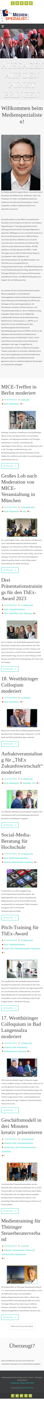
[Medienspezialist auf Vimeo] (26, 3)
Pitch (6, 609)
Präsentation (13, 609)
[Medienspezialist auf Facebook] (13, 3)
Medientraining (20, 1237)
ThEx (34, 777)
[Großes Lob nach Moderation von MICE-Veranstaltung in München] (22, 525)
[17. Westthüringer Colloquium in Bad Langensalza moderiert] (22, 1054)
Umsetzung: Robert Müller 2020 (22, 1364)
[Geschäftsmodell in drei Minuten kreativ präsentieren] (22, 1156)
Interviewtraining (18, 1233)
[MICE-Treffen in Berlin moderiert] (22, 419)
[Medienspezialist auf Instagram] (31, 3)
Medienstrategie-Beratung (18, 850)
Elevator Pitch (9, 1133)
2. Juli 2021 (25, 1230)
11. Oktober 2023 (27, 602)
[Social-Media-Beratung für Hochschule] (22, 870)
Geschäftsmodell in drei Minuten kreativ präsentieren (21, 1113)
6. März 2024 (25, 399)
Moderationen (14, 403)
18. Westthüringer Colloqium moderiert (19, 680)
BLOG (6, 403)
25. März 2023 (25, 693)
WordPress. (29, 1369)
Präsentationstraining (17, 606)
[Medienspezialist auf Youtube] (22, 3)
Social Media (28, 854)
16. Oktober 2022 (27, 931)
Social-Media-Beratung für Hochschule (16, 834)
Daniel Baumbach (10, 399)
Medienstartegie (17, 854)
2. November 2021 (27, 1126)
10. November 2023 (28, 506)
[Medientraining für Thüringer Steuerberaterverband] (22, 1256)
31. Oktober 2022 (27, 847)
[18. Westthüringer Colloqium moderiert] (22, 712)
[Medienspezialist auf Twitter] (17, 3)
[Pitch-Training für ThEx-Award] (22, 958)
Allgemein (7, 1035)
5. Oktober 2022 (26, 1032)
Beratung (7, 854)
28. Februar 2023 (27, 773)
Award (6, 938)
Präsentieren (35, 938)
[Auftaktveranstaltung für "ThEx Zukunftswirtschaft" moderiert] (22, 792)
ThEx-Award (27, 609)
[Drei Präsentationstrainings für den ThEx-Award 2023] (22, 625)
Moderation (27, 777)
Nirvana (21, 1369)
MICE (24, 509)
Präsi (21, 609)
